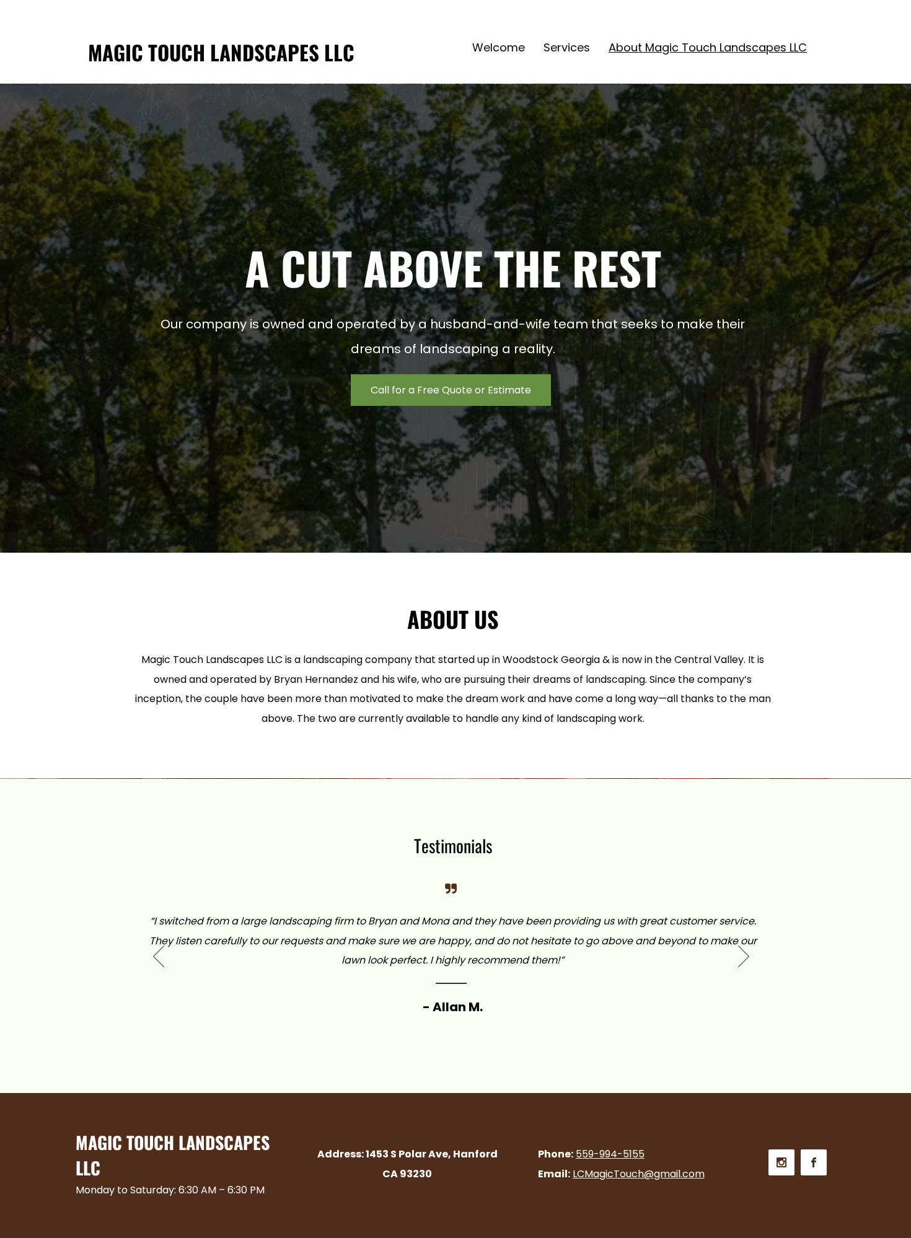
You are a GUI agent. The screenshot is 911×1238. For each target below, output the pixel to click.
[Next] (743, 957)
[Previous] (158, 957)
